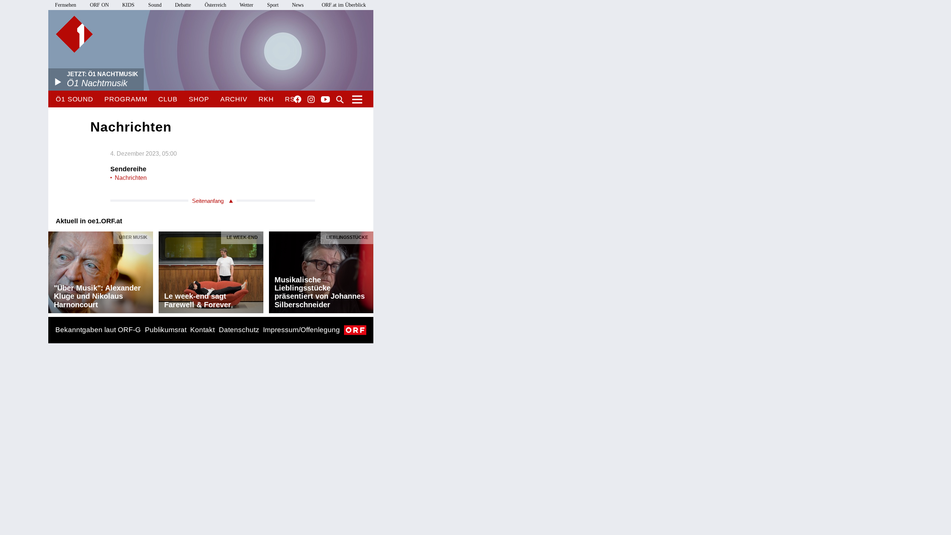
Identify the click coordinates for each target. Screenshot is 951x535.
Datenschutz (239, 330)
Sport (273, 5)
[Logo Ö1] (74, 34)
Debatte (183, 5)
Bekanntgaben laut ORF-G (98, 330)
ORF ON (99, 5)
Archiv (233, 99)
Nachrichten (131, 178)
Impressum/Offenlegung (301, 330)
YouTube (325, 100)
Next (367, 270)
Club (168, 99)
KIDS (128, 5)
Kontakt (202, 330)
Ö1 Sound (74, 99)
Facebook (297, 99)
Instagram (311, 99)
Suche (340, 99)
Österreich (215, 5)
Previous (54, 270)
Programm (125, 99)
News (298, 5)
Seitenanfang (208, 201)
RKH (266, 99)
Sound (155, 5)
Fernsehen (65, 5)
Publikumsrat (165, 330)
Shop (199, 99)
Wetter (246, 5)
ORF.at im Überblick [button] (344, 5)
